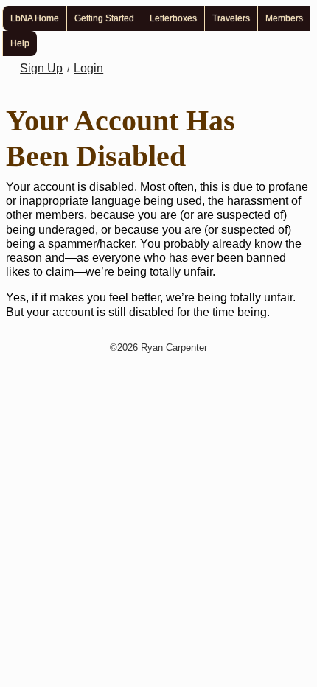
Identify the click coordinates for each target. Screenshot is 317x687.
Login (88, 68)
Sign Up (41, 68)
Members (284, 18)
